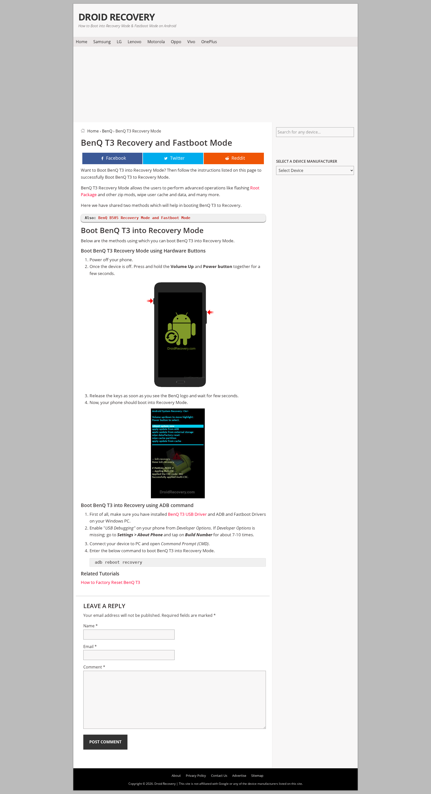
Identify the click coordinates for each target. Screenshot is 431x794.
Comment (94, 667)
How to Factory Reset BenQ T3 (110, 582)
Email (90, 646)
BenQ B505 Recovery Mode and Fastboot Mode (144, 218)
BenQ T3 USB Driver (187, 514)
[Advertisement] (215, 83)
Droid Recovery (116, 16)
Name (90, 626)
